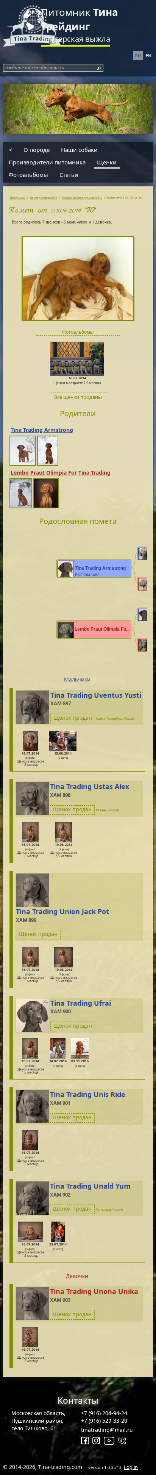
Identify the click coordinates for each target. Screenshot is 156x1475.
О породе (36, 149)
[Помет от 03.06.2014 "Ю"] (78, 274)
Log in (131, 1467)
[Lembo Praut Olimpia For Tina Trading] (21, 492)
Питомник (79, 19)
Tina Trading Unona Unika (94, 1291)
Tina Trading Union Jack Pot (62, 911)
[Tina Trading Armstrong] (23, 450)
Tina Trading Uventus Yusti (95, 695)
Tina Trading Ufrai (80, 1003)
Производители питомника (47, 162)
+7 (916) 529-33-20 (104, 1420)
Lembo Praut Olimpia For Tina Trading (61, 472)
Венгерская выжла (75, 39)
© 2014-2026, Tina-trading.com (70, 1466)
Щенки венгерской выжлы (82, 198)
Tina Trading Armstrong (42, 429)
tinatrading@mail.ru (107, 1429)
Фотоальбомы (28, 174)
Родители (78, 413)
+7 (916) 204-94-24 (104, 1413)
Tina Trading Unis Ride (87, 1094)
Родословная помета (78, 521)
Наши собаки (79, 149)
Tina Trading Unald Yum (90, 1186)
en (148, 55)
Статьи (68, 174)
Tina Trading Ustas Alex (89, 786)
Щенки (107, 162)
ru (138, 55)
